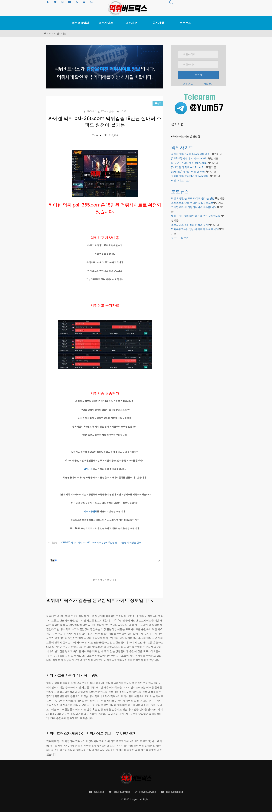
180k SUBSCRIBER (174, 792)
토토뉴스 (185, 23)
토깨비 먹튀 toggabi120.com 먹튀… (190, 176)
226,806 (113, 135)
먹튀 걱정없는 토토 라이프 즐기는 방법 (193, 198)
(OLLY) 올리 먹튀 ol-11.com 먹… (188, 167)
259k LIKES (99, 792)
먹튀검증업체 (80, 23)
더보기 (181, 180)
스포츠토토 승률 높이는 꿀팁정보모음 (192, 202)
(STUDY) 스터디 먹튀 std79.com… (189, 162)
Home (47, 33)
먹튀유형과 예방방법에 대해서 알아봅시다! (195, 229)
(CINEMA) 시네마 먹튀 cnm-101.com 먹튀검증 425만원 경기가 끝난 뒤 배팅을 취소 (101, 542)
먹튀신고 (88, 469)
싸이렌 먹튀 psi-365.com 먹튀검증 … (191, 154)
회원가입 (188, 83)
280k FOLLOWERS (147, 792)
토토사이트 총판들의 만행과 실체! (190, 224)
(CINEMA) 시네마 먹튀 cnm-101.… (189, 158)
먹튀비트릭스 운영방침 (187, 136)
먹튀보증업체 (90, 511)
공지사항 (158, 23)
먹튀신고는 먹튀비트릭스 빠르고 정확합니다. (196, 216)
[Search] (171, 2)
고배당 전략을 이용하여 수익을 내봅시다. (194, 207)
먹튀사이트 (106, 23)
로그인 (198, 75)
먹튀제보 (131, 23)
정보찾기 (209, 83)
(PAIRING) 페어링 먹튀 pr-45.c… (188, 171)
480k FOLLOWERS (121, 792)
